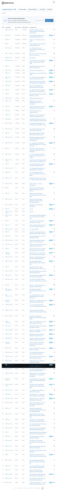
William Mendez (10, 423)
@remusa (9, 114)
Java (39, 53)
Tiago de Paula (9, 137)
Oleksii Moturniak (10, 240)
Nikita (8, 248)
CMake (41, 390)
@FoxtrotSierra (9, 98)
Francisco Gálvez (10, 450)
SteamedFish (9, 360)
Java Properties (37, 279)
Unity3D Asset (42, 60)
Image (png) (35, 189)
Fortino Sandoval (10, 29)
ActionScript (33, 140)
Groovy (44, 348)
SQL (37, 45)
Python (43, 39)
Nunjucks (42, 419)
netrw (36, 53)
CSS (39, 62)
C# (45, 77)
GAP (35, 446)
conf (44, 254)
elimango (8, 110)
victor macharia (10, 142)
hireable (51, 35)
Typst (42, 257)
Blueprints (37, 296)
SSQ (8, 43)
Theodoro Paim (9, 440)
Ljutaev (8, 193)
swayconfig (39, 254)
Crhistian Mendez (10, 53)
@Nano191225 (9, 338)
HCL (44, 31)
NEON (34, 37)
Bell (8, 454)
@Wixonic (8, 419)
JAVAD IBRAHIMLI (10, 329)
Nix (35, 115)
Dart (41, 85)
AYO (8, 187)
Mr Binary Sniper (10, 398)
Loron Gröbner (9, 446)
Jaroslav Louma (10, 183)
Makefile (38, 85)
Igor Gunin (9, 172)
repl (8, 220)
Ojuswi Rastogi (9, 261)
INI (15, 9)
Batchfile (39, 98)
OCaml (37, 419)
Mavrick (8, 89)
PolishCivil (9, 348)
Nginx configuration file (41, 120)
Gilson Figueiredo (10, 373)
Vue (39, 102)
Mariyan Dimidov (10, 352)
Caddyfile (44, 432)
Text (32, 39)
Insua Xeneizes (10, 390)
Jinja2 (31, 241)
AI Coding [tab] (42, 9)
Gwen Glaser (9, 325)
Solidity (43, 248)
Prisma (31, 32)
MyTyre (8, 231)
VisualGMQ (9, 154)
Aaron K (8, 39)
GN (35, 317)
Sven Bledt (9, 394)
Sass (31, 196)
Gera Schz (9, 35)
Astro (34, 253)
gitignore (34, 250)
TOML (38, 67)
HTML (34, 32)
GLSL (36, 112)
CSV (38, 83)
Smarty (38, 370)
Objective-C (32, 51)
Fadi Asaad (9, 70)
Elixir (31, 325)
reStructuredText (39, 179)
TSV (36, 67)
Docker (41, 108)
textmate (37, 123)
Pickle (32, 327)
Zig (30, 94)
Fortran (40, 178)
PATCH (44, 281)
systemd (36, 216)
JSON (41, 30)
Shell (33, 276)
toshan (8, 148)
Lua (30, 60)
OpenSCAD (41, 148)
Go (35, 165)
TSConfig (44, 144)
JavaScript (40, 31)
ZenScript (33, 110)
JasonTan (9, 85)
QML (38, 390)
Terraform (32, 31)
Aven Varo (9, 408)
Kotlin (42, 53)
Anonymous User (10, 279)
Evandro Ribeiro (10, 474)
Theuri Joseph (9, 128)
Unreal (33, 295)
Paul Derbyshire (10, 168)
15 (38, 488)
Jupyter (35, 225)
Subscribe (48, 20)
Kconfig (41, 87)
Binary (31, 354)
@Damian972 (9, 57)
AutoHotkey (32, 73)
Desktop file (34, 254)
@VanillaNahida (10, 304)
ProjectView (34, 83)
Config (40, 241)
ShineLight (9, 100)
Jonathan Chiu (10, 244)
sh (41, 335)
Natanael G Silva (10, 229)
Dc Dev (8, 106)
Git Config (42, 73)
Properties (36, 55)
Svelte (36, 134)
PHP (30, 35)
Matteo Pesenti (10, 460)
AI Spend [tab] (50, 9)
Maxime (8, 208)
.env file (44, 124)
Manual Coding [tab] (33, 9)
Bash (39, 37)
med (8, 432)
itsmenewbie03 (10, 402)
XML (41, 37)
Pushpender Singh (10, 60)
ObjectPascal (38, 408)
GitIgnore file (41, 290)
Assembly (37, 137)
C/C (33, 154)
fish (30, 55)
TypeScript (32, 30)
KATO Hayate (9, 478)
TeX (44, 257)
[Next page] (42, 488)
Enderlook (9, 436)
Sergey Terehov (9, 123)
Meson (36, 70)
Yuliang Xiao (9, 275)
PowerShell (32, 102)
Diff (38, 87)
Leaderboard (7, 9)
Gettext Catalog (42, 317)
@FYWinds (9, 465)
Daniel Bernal (9, 81)
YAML (36, 31)
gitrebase (40, 480)
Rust (41, 106)
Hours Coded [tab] (23, 9)
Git (39, 45)
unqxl (8, 266)
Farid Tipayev (9, 482)
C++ (35, 39)
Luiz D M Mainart (10, 204)
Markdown (37, 30)
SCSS (38, 89)
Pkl (35, 327)
